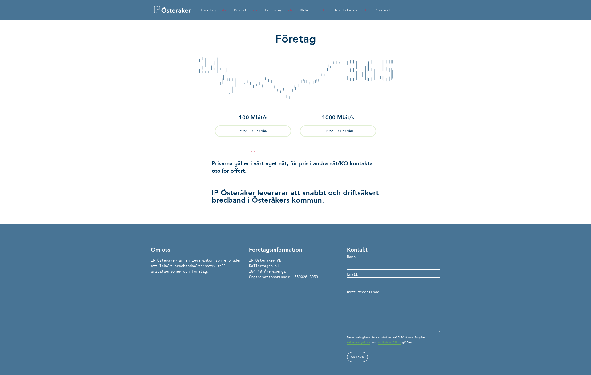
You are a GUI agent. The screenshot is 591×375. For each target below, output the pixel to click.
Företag (208, 10)
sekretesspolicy (358, 342)
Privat (240, 10)
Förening (273, 10)
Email (352, 274)
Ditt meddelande (363, 292)
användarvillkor (389, 342)
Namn (351, 256)
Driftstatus (345, 10)
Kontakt (383, 10)
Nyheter (308, 10)
